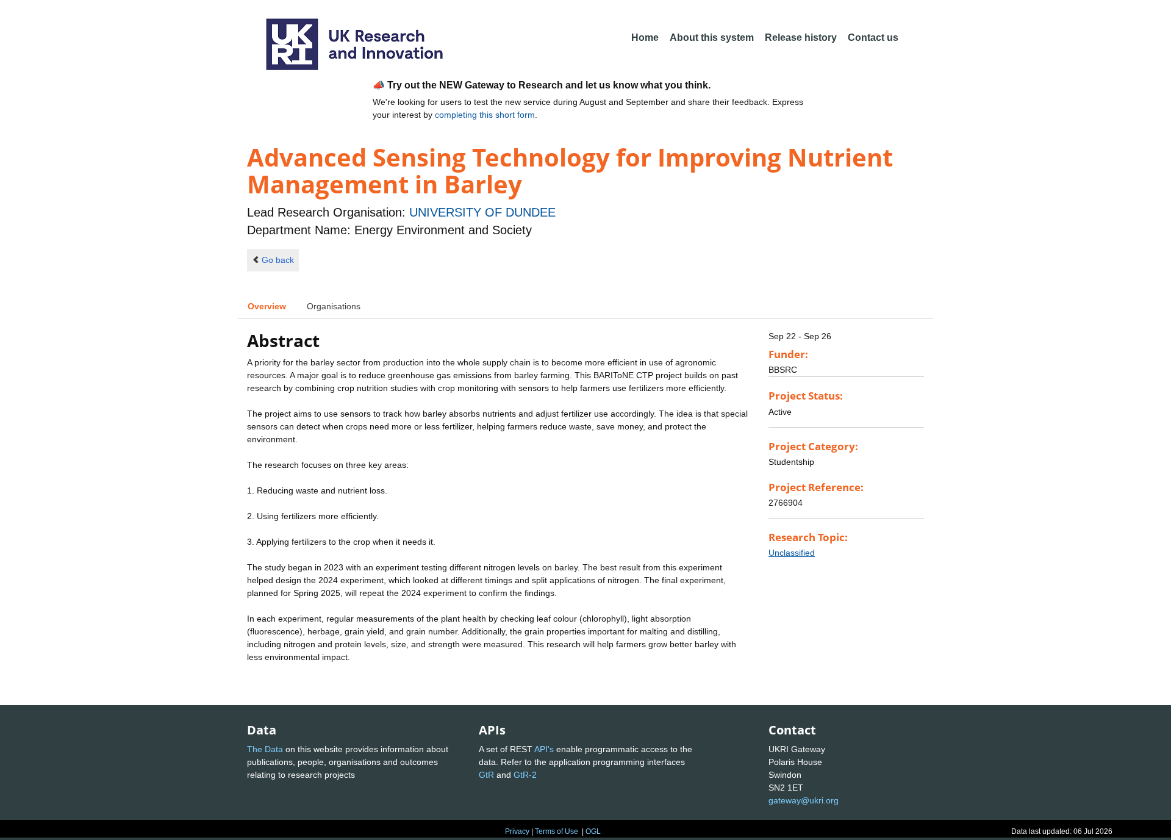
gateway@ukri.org (803, 800)
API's (544, 749)
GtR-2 (525, 775)
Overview (267, 306)
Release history (801, 37)
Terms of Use (556, 831)
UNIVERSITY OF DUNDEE (482, 212)
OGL (593, 831)
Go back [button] (278, 260)
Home (645, 37)
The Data (265, 749)
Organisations (333, 306)
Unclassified (791, 553)
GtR (486, 775)
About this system (712, 37)
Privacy (517, 831)
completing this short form (485, 115)
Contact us (873, 37)
